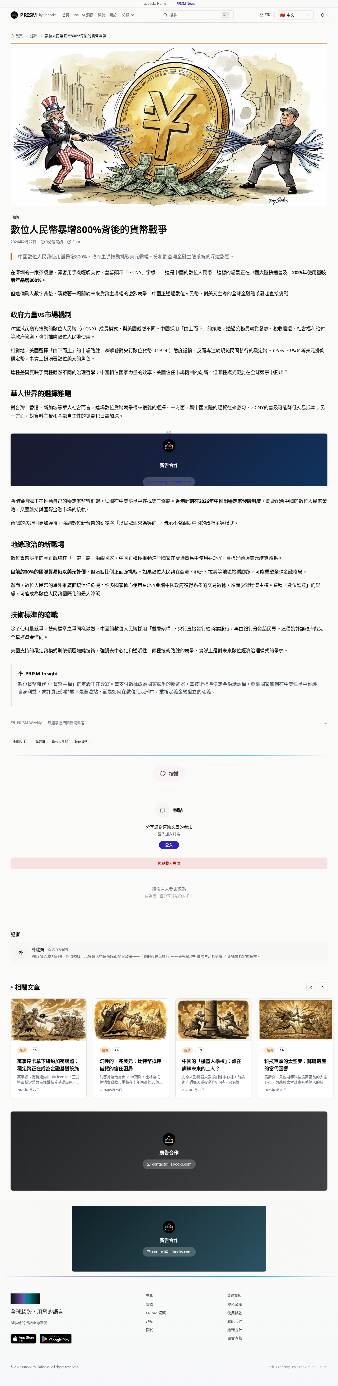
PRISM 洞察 (83, 14)
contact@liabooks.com (171, 481)
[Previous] (311, 987)
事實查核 (234, 1338)
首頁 (65, 14)
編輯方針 (234, 1329)
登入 (169, 844)
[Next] (322, 987)
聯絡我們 (234, 1321)
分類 (125, 14)
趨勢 (101, 14)
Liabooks (43, 1367)
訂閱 (268, 15)
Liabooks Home (154, 4)
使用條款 (234, 1312)
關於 (113, 14)
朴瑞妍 (38, 949)
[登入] (321, 15)
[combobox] (295, 15)
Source (78, 241)
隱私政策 (234, 1304)
